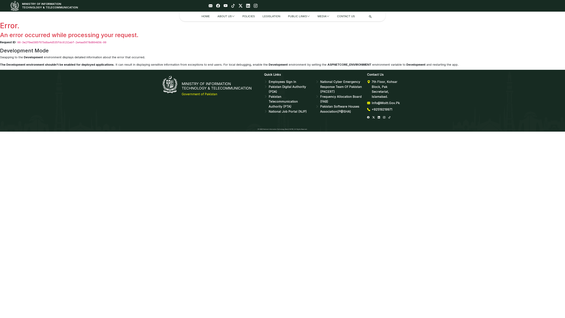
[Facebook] (218, 6)
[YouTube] (225, 6)
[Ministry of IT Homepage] (15, 6)
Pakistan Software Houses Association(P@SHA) (339, 109)
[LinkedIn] (248, 6)
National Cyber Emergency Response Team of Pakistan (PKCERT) (341, 86)
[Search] (370, 16)
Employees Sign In (282, 82)
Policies (248, 16)
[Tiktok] (389, 117)
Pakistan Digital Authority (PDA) (287, 89)
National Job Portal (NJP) (288, 111)
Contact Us (346, 16)
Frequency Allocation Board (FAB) (341, 99)
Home (205, 16)
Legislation (271, 16)
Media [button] (322, 16)
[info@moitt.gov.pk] (210, 6)
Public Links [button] (297, 16)
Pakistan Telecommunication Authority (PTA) (283, 101)
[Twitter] (240, 6)
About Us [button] (224, 16)
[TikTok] (233, 6)
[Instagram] (255, 6)
